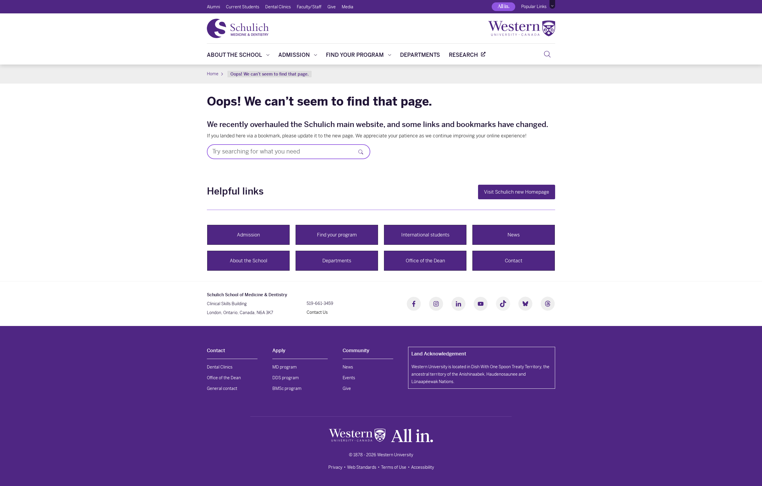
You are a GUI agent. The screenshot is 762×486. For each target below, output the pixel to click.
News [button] (514, 235)
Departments (420, 54)
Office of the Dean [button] (425, 261)
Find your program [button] (337, 235)
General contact (222, 388)
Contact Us (317, 312)
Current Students (242, 7)
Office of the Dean (224, 377)
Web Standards (361, 467)
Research (463, 54)
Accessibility (422, 467)
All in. (503, 6)
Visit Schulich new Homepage (516, 192)
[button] (552, 4)
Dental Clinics (278, 7)
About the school (234, 54)
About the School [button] (248, 261)
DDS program (285, 377)
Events (349, 377)
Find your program (355, 54)
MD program (284, 367)
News (348, 367)
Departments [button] (336, 261)
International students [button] (425, 235)
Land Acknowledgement (438, 354)
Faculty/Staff (309, 7)
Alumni (213, 7)
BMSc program (287, 388)
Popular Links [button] (533, 6)
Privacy (335, 467)
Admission (294, 54)
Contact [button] (513, 261)
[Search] (547, 54)
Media (347, 7)
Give (331, 7)
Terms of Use (393, 467)
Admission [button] (248, 235)
